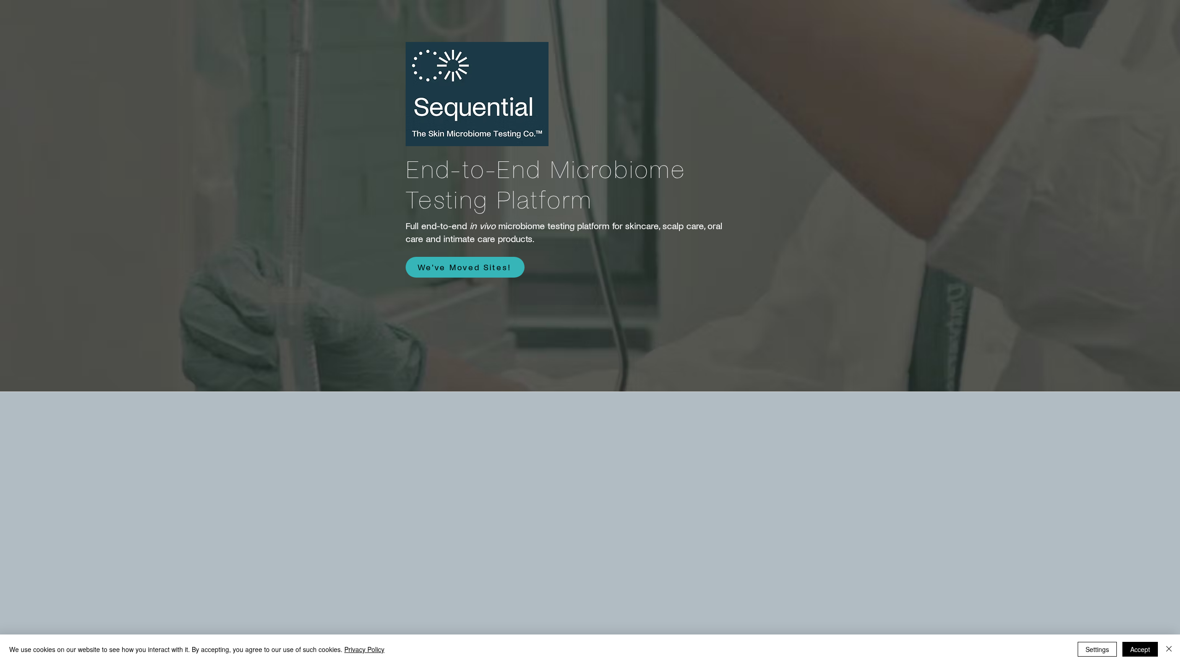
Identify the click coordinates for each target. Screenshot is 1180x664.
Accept (1140, 649)
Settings (1097, 649)
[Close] (1168, 649)
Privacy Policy (364, 649)
